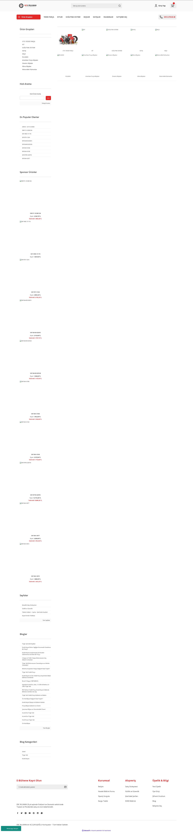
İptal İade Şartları (131, 796)
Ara (48, 98)
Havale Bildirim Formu (106, 791)
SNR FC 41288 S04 (35, 213)
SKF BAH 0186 (35, 414)
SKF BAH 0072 (35, 576)
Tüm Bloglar (46, 728)
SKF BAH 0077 (35, 535)
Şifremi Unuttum (158, 796)
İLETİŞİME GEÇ (121, 17)
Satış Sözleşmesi (131, 786)
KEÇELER (87, 17)
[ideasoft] (86, 830)
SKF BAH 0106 (35, 454)
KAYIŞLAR (96, 17)
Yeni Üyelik (156, 786)
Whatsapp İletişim (12, 828)
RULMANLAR (108, 17)
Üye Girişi (156, 791)
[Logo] (28, 5)
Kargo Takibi (103, 801)
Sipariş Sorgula (104, 796)
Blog (154, 801)
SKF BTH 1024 (35, 292)
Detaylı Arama (46, 103)
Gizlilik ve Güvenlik (132, 791)
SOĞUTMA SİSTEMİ (73, 17)
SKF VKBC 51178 (35, 254)
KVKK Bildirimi (130, 801)
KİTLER (60, 17)
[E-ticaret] (96, 830)
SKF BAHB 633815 (35, 332)
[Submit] (66, 787)
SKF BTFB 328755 (35, 495)
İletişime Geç (157, 806)
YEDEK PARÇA (49, 17)
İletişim (100, 786)
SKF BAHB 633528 (35, 373)
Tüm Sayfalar (46, 620)
